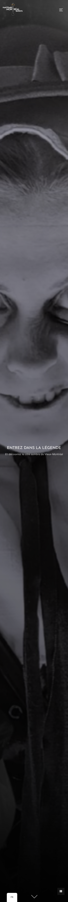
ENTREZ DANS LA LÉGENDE (34, 448)
